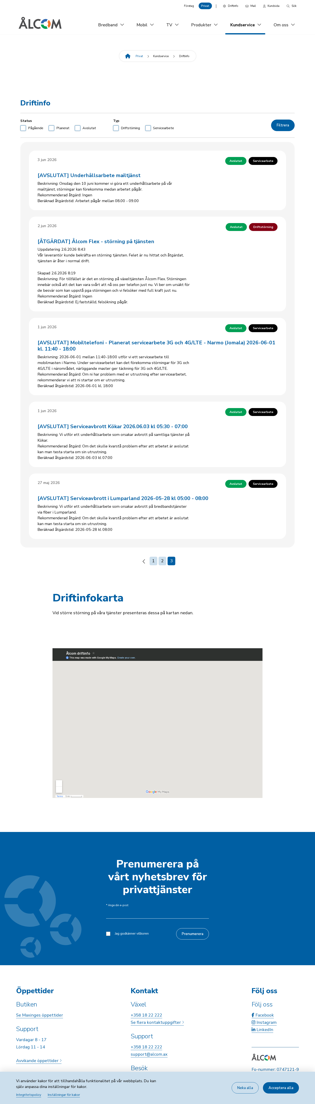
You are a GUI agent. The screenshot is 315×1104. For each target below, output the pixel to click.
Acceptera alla (280, 1087)
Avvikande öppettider (38, 1061)
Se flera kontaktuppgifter (156, 1022)
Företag (189, 6)
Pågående (35, 128)
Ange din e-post (117, 905)
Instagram (266, 1022)
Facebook (264, 1015)
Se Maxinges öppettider (39, 1015)
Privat (205, 6)
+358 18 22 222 (146, 1015)
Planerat (62, 128)
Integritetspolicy (28, 1094)
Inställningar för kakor (64, 1094)
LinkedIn (264, 1030)
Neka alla (245, 1087)
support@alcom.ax (149, 1054)
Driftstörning (130, 128)
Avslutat (89, 128)
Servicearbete (163, 128)
